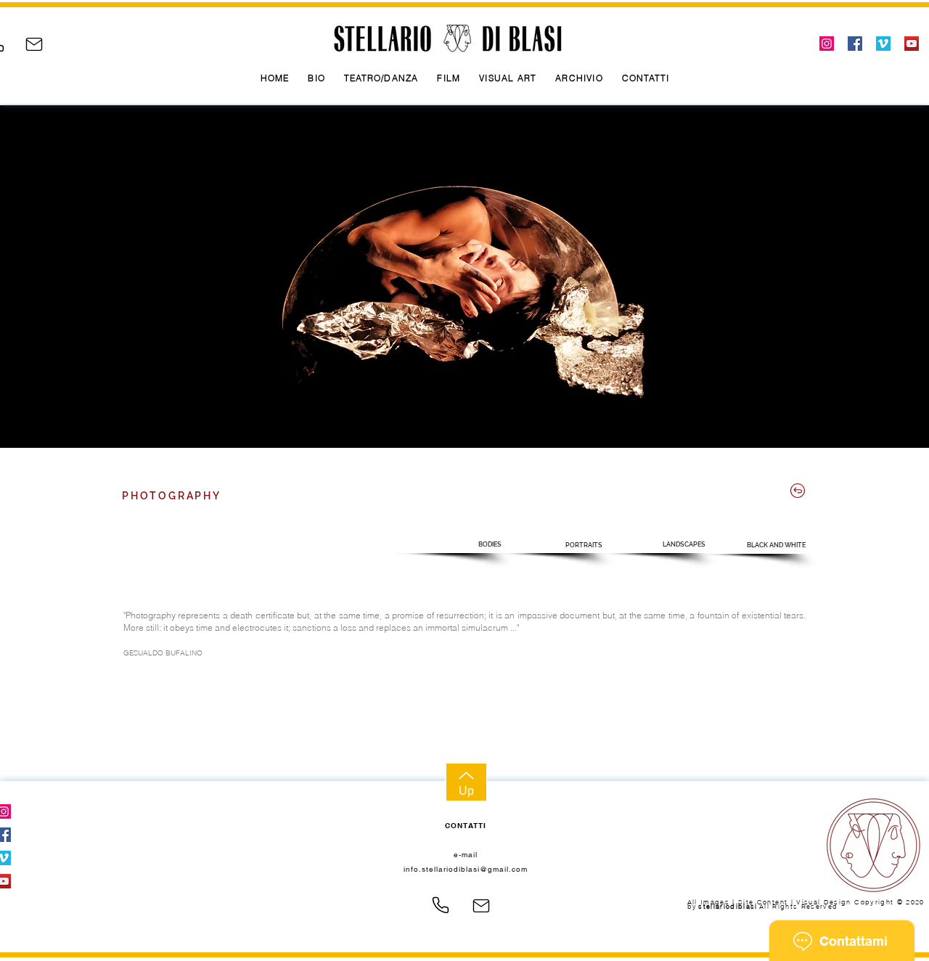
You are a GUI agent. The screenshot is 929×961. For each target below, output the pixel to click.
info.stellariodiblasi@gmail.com (466, 869)
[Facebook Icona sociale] (855, 43)
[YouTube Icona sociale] (911, 43)
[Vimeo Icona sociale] (883, 43)
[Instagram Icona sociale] (826, 43)
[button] (451, 544)
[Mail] (34, 44)
